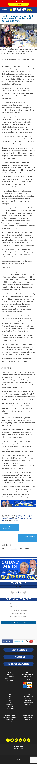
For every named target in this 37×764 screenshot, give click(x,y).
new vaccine (29, 518)
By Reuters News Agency (24, 515)
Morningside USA (10, 715)
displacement (24, 517)
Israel (9, 702)
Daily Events (9, 719)
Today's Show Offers (18, 663)
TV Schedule (10, 676)
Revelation (10, 706)
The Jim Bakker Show (28, 696)
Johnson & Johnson (19, 518)
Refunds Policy (28, 719)
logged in (14, 548)
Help (28, 724)
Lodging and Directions (9, 717)
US (9, 698)
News (9, 694)
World (9, 700)
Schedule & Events (10, 678)
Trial (2, 520)
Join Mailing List (27, 722)
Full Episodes (10, 674)
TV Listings (10, 680)
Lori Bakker (28, 700)
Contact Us (28, 704)
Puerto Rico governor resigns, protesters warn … (28, 538)
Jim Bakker (20, 9)
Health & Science (9, 708)
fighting (10, 518)
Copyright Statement (19, 748)
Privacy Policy (18, 750)
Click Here (18, 4)
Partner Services (28, 715)
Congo (18, 517)
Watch (10, 672)
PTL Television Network (27, 702)
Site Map (18, 753)
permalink (17, 520)
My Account (18, 656)
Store (27, 672)
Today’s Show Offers (27, 674)
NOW (9, 696)
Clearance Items (27, 676)
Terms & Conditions (18, 746)
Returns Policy (28, 717)
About (28, 694)
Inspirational (9, 704)
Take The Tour (10, 722)
